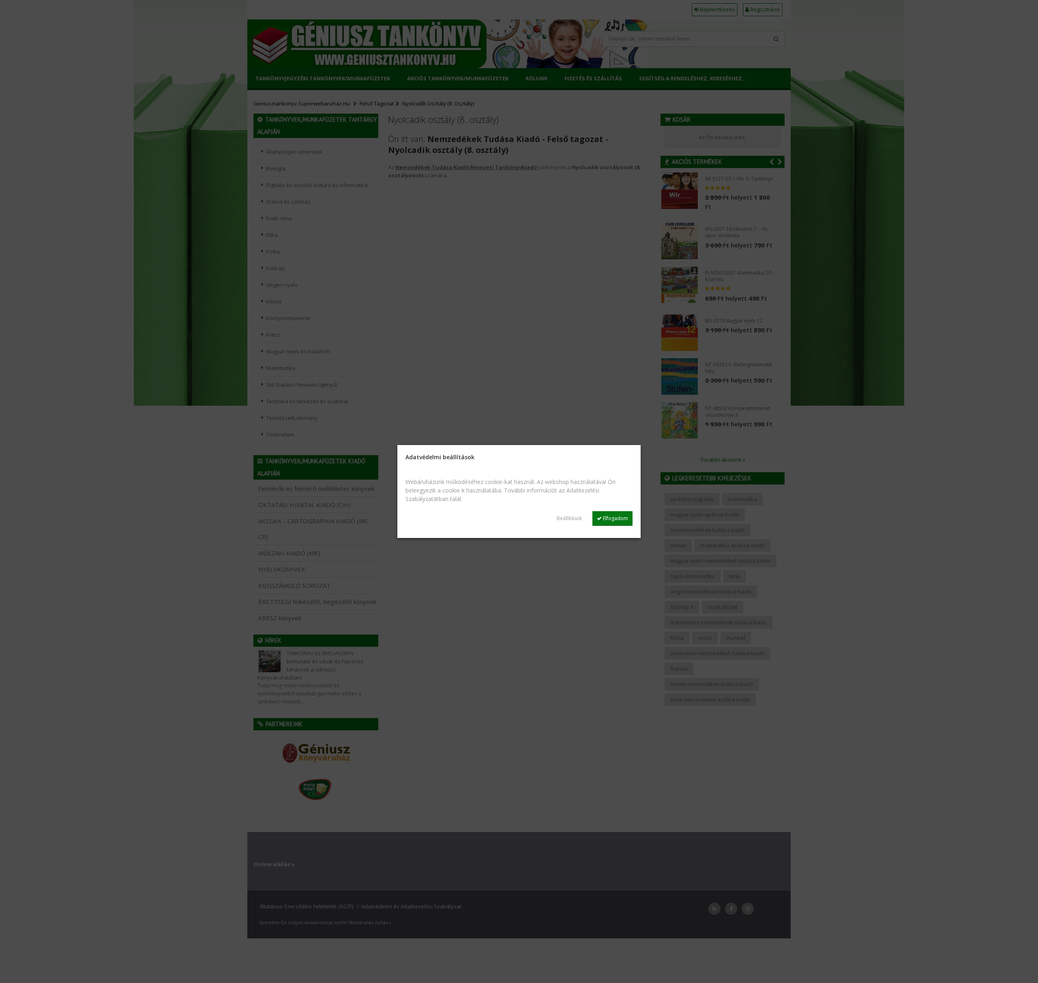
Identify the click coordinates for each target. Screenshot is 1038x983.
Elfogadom (615, 518)
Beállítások (569, 518)
